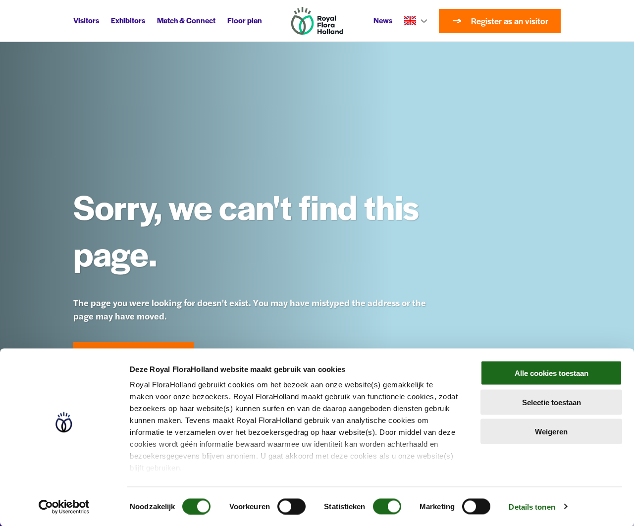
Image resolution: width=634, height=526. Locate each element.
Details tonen (532, 506)
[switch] (291, 506)
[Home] (317, 21)
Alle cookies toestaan (551, 373)
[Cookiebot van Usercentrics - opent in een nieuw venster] (64, 506)
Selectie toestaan (551, 402)
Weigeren (551, 431)
